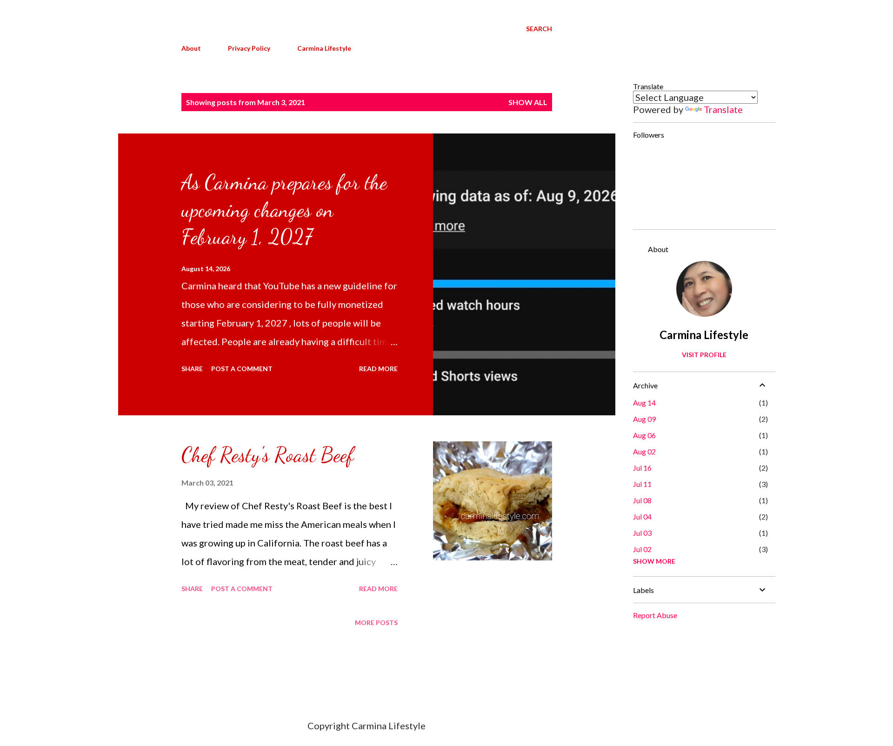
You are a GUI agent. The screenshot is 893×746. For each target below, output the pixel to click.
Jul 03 (642, 532)
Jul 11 (642, 484)
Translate (723, 109)
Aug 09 (644, 418)
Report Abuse (655, 615)
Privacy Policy (249, 48)
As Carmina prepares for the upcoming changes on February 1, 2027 (284, 209)
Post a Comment (242, 369)
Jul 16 (642, 467)
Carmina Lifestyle (324, 48)
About (191, 48)
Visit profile (704, 355)
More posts (376, 622)
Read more (378, 369)
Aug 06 (644, 435)
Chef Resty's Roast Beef (267, 455)
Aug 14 (644, 402)
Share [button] (192, 369)
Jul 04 (642, 516)
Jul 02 (642, 549)
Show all (527, 102)
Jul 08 (642, 500)
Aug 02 (644, 451)
